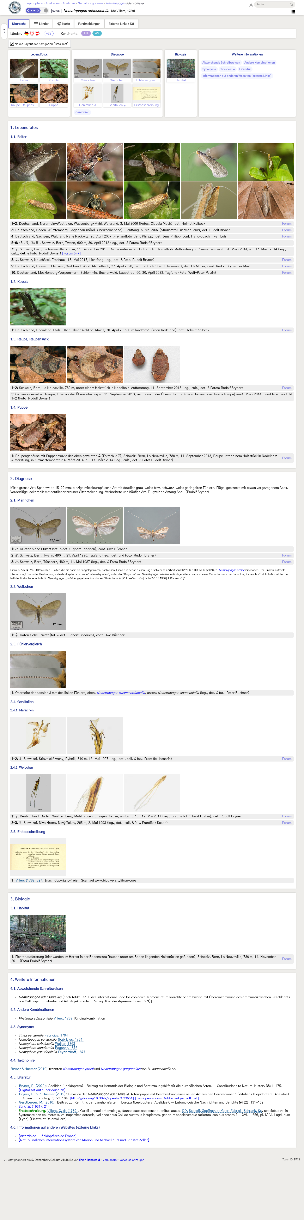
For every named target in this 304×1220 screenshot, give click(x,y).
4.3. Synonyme (22, 1027)
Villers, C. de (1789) (63, 1110)
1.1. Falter (18, 137)
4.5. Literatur (20, 1077)
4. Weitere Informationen (32, 980)
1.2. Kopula (19, 281)
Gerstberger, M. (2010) (37, 1102)
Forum (287, 223)
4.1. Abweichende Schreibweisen (36, 988)
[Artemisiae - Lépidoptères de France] (48, 1136)
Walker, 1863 (65, 1043)
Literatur (245, 69)
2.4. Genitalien (22, 702)
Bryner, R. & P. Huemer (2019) (42, 1094)
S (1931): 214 (34, 1106)
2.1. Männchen (22, 500)
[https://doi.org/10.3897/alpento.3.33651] (102, 1098)
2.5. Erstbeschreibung (27, 832)
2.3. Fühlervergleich (26, 644)
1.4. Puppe (19, 407)
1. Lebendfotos (24, 128)
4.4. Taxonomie (22, 1060)
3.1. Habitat (19, 908)
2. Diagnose (21, 479)
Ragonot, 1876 (66, 1048)
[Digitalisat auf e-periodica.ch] (42, 1090)
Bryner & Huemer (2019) (29, 1069)
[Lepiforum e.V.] (15, 8)
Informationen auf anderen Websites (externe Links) (237, 75)
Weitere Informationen (247, 54)
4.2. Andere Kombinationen (32, 1009)
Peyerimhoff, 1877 (71, 1052)
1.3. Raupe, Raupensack (29, 339)
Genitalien (82, 112)
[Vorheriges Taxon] (28, 10)
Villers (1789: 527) (30, 880)
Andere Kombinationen (259, 62)
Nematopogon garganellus (120, 1069)
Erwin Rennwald (89, 1160)
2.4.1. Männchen (22, 710)
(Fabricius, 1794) (71, 1039)
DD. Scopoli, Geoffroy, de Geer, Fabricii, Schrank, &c (222, 1110)
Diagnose (117, 54)
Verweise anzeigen (132, 1160)
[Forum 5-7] (71, 253)
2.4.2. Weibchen (21, 767)
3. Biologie (20, 899)
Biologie (180, 54)
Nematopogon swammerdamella (121, 693)
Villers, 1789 (63, 1018)
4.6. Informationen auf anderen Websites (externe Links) (55, 1127)
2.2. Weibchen (21, 586)
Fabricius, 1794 (56, 1035)
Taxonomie (227, 69)
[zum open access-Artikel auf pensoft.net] (167, 1098)
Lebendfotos (39, 54)
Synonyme (209, 69)
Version (110, 1160)
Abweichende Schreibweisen (221, 62)
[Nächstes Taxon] (38, 10)
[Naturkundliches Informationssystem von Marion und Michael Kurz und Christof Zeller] (84, 1140)
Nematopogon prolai (231, 570)
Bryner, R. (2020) (32, 1086)
